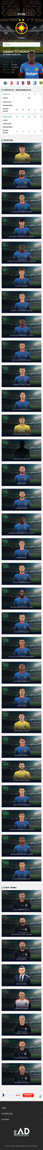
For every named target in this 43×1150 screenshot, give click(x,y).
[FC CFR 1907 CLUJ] (28, 83)
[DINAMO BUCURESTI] (11, 83)
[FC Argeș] (17, 83)
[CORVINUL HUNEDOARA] (5, 83)
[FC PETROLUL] (41, 83)
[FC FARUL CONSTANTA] (35, 83)
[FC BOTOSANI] (23, 83)
